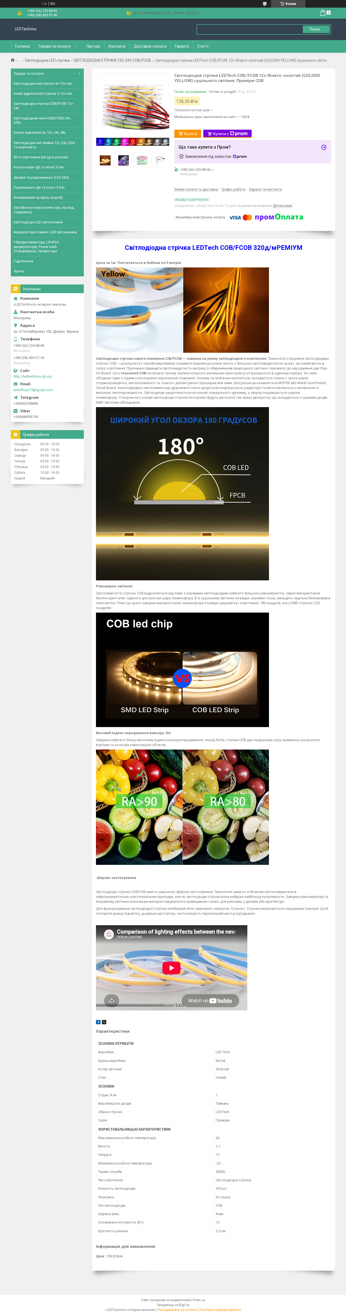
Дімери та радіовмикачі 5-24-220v (41, 177)
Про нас (93, 46)
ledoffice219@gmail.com (33, 390)
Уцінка (19, 271)
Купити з (221, 133)
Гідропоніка (23, 261)
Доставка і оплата (150, 46)
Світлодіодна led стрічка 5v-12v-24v (43, 83)
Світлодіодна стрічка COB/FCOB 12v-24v (44, 106)
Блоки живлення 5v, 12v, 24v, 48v (40, 132)
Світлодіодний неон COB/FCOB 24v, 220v (42, 120)
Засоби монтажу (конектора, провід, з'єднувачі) (44, 209)
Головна (22, 46)
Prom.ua (199, 1300)
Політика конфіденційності (220, 1310)
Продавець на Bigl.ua (173, 1305)
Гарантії (182, 46)
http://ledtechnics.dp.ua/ (33, 376)
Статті (202, 46)
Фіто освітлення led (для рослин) (41, 157)
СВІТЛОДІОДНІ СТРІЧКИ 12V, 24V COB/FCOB (112, 60)
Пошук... (316, 29)
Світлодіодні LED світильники (38, 222)
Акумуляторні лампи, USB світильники (45, 232)
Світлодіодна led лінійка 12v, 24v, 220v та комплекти (44, 145)
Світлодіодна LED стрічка (47, 60)
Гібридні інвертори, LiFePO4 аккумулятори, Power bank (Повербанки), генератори (36, 246)
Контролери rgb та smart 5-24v (39, 167)
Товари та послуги (54, 46)
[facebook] (98, 1023)
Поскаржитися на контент (177, 1310)
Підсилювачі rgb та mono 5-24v (39, 187)
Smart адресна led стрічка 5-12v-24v (43, 93)
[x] (104, 1023)
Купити (190, 133)
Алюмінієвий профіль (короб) (38, 197)
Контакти (117, 46)
